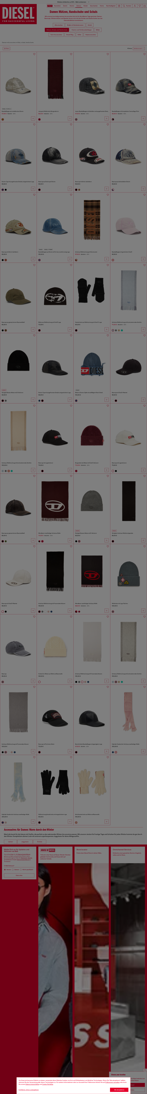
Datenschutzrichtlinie (32, 1084)
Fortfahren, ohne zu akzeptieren (29, 1090)
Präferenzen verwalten (112, 1082)
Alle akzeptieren (119, 1090)
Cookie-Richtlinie (47, 1084)
